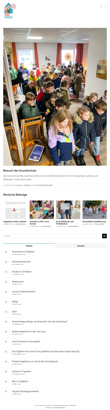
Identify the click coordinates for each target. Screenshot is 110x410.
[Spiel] (8, 312)
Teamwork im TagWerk (23, 251)
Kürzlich (81, 246)
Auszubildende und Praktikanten (65, 222)
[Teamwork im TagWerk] (8, 252)
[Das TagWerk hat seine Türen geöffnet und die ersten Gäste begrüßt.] (8, 352)
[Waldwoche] (8, 282)
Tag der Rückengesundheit (25, 391)
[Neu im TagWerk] (8, 382)
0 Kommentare (20, 224)
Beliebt (29, 246)
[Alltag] (8, 302)
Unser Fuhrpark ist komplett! (26, 341)
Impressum (72, 405)
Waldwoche (18, 281)
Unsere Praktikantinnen (23, 291)
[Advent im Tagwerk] (8, 372)
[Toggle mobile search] (101, 6)
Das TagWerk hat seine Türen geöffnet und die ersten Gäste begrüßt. (46, 351)
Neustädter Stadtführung (94, 221)
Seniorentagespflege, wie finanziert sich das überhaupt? (40, 321)
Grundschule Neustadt (45, 185)
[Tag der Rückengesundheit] (8, 391)
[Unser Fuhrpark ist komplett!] (8, 342)
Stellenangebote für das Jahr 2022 (29, 331)
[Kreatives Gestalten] (8, 272)
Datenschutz (64, 405)
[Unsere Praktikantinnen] (8, 292)
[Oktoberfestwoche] (8, 262)
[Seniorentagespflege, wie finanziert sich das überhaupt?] (8, 322)
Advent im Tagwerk (21, 371)
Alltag (15, 301)
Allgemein (27, 185)
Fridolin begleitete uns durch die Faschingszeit (35, 361)
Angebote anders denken (15, 221)
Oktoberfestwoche (21, 261)
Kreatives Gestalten (21, 271)
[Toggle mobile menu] (106, 6)
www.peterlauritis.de (59, 407)
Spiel (14, 311)
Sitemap (57, 405)
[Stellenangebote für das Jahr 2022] (8, 332)
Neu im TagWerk (20, 381)
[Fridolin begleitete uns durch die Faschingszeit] (8, 362)
